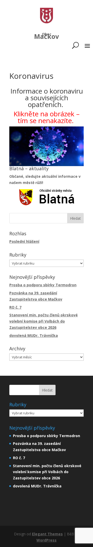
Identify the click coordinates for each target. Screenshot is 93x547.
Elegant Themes (47, 533)
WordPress (46, 540)
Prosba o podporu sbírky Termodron (42, 284)
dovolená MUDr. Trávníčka (33, 335)
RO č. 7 (15, 307)
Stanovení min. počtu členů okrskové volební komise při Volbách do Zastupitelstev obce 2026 (43, 321)
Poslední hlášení (24, 241)
